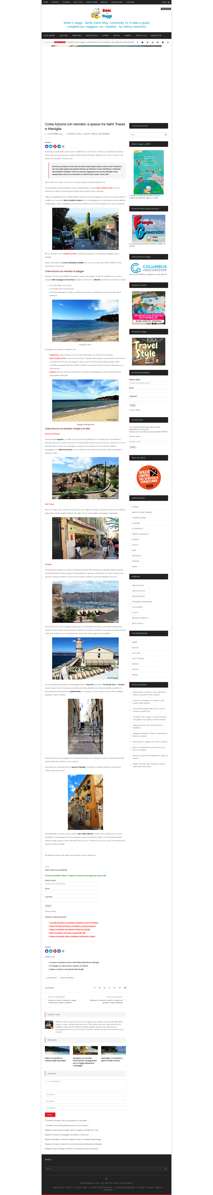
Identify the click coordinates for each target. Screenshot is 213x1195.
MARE (134, 550)
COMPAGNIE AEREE (139, 518)
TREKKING (135, 561)
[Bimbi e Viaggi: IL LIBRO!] (148, 172)
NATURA (116, 35)
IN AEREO (105, 35)
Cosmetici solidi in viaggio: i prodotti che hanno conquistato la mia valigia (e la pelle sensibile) (150, 718)
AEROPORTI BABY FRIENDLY (142, 512)
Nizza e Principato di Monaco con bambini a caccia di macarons (75, 1149)
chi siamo (66, 2)
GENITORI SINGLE (138, 596)
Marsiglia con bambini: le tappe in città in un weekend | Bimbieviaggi (76, 1139)
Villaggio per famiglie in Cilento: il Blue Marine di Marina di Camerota (150, 735)
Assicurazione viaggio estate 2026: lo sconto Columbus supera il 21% (149, 710)
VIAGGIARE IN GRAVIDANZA (142, 602)
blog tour (78, 2)
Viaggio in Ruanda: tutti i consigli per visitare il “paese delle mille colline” (149, 765)
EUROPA (87, 134)
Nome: (47, 888)
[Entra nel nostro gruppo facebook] (148, 229)
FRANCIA (135, 664)
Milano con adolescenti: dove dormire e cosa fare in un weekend (149, 749)
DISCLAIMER (108, 1190)
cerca (164, 2)
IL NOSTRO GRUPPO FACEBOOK (100, 1187)
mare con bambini (66, 978)
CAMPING (127, 35)
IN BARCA (135, 539)
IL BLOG (135, 613)
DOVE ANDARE (49, 35)
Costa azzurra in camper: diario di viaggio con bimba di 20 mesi (75, 1130)
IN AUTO (135, 545)
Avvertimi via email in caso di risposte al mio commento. (67, 1120)
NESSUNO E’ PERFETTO (140, 618)
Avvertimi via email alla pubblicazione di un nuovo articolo (68, 1125)
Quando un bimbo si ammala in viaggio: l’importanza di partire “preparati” (62, 1001)
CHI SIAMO (150, 1187)
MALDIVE (135, 648)
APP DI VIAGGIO (137, 623)
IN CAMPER (136, 523)
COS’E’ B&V (130, 2)
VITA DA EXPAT (137, 607)
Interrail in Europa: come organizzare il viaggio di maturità (150, 757)
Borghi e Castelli (75, 134)
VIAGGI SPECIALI (92, 35)
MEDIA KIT (159, 1187)
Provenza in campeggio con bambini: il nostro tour (70, 1135)
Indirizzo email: (50, 880)
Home (45, 2)
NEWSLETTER (58, 1187)
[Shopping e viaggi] (148, 351)
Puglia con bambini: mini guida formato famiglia (67, 969)
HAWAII (134, 642)
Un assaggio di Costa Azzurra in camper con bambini (69, 966)
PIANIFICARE (76, 35)
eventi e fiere (91, 2)
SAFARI (134, 567)
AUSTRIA (135, 669)
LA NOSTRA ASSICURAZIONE (124, 1187)
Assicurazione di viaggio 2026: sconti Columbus (150, 742)
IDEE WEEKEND (104, 134)
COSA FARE (63, 35)
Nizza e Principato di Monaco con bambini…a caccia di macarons (73, 926)
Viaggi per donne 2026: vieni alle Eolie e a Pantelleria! (79, 42)
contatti (55, 2)
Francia (94, 134)
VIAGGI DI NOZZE (138, 591)
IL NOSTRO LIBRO (80, 1187)
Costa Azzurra (51, 978)
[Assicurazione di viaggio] (148, 268)
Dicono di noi (117, 2)
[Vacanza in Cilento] (148, 307)
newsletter (156, 35)
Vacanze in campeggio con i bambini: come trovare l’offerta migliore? (148, 702)
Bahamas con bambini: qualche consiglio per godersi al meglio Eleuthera (106, 1001)
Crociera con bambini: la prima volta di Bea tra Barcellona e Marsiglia (74, 962)
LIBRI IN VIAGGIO (138, 585)
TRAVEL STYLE (141, 35)
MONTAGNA (136, 556)
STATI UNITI (136, 653)
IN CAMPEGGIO (137, 529)
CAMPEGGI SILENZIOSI (140, 534)
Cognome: (49, 897)
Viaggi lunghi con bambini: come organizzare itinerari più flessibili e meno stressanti (149, 693)
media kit (104, 2)
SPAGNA (135, 675)
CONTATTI (68, 1187)
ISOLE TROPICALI (138, 658)
